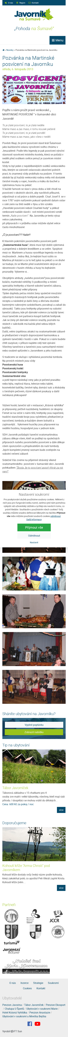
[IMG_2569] (34, 648)
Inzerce (24, 983)
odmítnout (55, 516)
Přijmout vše (34, 527)
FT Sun (18, 1031)
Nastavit (34, 542)
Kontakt (35, 2)
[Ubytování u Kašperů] (34, 766)
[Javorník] (37, 1024)
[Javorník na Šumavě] (3, 50)
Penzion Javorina (12, 1005)
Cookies (27, 988)
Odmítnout (34, 535)
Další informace (34, 519)
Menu (59, 40)
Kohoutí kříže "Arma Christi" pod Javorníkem (26, 867)
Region (22, 2)
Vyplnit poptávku (34, 725)
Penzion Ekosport (55, 1005)
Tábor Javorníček (33, 1005)
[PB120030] (34, 573)
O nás (10, 2)
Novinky (9, 50)
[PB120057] (34, 611)
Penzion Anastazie (39, 1012)
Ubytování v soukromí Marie (42, 1008)
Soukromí (53, 983)
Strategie (38, 983)
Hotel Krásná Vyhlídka (14, 1012)
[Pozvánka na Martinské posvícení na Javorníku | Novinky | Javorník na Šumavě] (34, 14)
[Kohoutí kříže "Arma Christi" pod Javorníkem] (34, 844)
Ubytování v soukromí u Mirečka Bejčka (24, 1016)
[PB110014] (34, 686)
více (61, 810)
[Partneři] (11, 916)
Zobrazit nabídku (34, 732)
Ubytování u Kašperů (17, 787)
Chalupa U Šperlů (14, 1008)
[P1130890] (34, 89)
